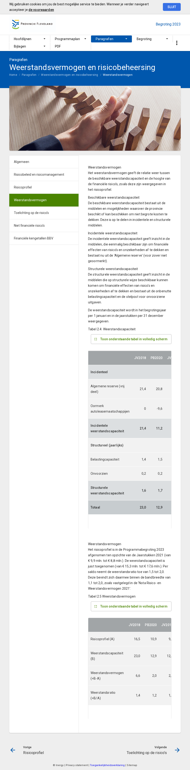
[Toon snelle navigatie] (177, 43)
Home (13, 74)
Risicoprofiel (23, 187)
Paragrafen (105, 39)
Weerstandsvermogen (118, 74)
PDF (58, 46)
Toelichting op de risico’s (31, 213)
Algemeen (21, 162)
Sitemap (132, 765)
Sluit (172, 7)
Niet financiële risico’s (29, 225)
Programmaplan (67, 39)
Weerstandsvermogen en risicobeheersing (69, 74)
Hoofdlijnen (23, 39)
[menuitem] (29, 38)
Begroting (144, 39)
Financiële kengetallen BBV (33, 238)
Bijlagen (20, 46)
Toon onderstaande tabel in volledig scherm (134, 339)
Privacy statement (77, 765)
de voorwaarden (41, 10)
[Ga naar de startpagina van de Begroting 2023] (32, 24)
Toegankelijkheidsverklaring (107, 765)
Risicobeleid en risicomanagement (39, 174)
